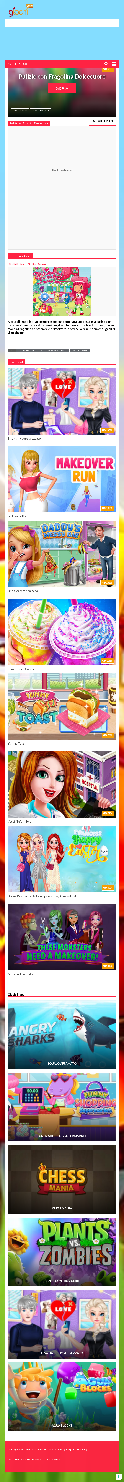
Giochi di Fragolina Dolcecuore (53, 351)
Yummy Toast (17, 743)
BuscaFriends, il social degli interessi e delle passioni (34, 1459)
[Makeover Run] (62, 479)
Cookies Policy (80, 1449)
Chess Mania (62, 1208)
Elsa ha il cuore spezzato (24, 438)
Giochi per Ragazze (41, 110)
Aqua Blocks (62, 1425)
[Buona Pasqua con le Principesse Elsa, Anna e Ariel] (62, 859)
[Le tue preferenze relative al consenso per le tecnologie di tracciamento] (119, 1477)
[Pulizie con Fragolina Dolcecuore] (62, 291)
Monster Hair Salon (21, 974)
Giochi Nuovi (16, 994)
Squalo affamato (62, 1063)
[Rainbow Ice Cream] (62, 632)
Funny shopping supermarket (62, 1136)
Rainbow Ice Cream (21, 669)
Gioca (62, 88)
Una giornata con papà (23, 591)
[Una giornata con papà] (62, 554)
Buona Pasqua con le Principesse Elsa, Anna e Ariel (42, 896)
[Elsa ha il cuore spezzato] (62, 401)
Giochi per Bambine (79, 351)
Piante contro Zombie (62, 1280)
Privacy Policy (64, 1449)
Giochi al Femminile (26, 351)
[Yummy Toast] (62, 706)
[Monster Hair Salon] (62, 937)
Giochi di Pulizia (20, 110)
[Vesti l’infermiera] (62, 784)
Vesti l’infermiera (19, 821)
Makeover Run (17, 516)
